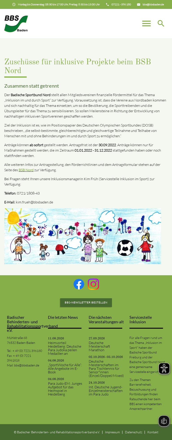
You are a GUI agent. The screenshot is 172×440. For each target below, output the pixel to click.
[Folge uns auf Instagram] (93, 284)
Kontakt (152, 432)
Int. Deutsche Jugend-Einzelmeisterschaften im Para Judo (106, 390)
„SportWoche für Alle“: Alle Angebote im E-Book (65, 368)
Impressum (112, 432)
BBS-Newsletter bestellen (86, 302)
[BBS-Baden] (16, 23)
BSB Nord (26, 170)
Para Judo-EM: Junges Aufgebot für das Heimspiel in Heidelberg (65, 389)
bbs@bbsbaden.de (26, 365)
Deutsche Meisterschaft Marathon (99, 346)
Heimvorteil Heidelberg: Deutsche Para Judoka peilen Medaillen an (64, 348)
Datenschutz (133, 432)
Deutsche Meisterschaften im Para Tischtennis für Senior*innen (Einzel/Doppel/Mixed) (106, 368)
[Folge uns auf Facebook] (78, 284)
